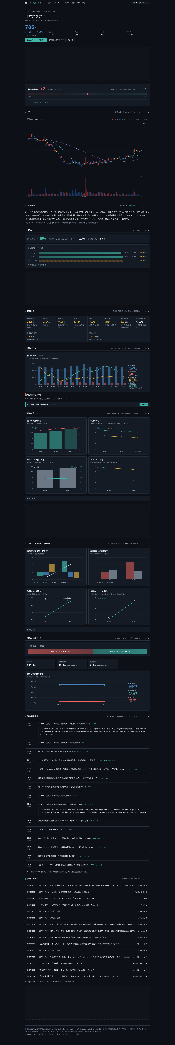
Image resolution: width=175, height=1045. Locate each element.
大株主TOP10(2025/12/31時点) (88, 404)
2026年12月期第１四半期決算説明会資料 (60, 795)
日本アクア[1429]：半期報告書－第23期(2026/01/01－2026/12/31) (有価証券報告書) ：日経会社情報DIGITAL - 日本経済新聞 (87, 931)
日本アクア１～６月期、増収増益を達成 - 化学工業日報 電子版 (64, 892)
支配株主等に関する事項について (57, 829)
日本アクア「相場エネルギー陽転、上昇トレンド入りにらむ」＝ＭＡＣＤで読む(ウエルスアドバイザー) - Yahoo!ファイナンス (85, 957)
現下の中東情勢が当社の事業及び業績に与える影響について (68, 786)
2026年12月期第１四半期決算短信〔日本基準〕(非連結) (66, 804)
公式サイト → (134, 205)
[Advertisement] (87, 64)
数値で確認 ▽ (32, 498)
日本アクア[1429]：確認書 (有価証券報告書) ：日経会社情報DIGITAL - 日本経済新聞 (73, 937)
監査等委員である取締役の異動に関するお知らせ (63, 856)
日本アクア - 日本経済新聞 (49, 911)
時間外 (67, 3)
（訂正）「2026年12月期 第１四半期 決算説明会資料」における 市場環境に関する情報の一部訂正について (87, 769)
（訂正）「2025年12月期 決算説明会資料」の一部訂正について (70, 864)
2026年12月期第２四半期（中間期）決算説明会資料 (61, 742)
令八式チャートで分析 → (36, 40)
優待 (49, 3)
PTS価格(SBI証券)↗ (56, 40)
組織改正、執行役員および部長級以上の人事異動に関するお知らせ (71, 838)
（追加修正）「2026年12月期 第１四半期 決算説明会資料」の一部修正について (76, 760)
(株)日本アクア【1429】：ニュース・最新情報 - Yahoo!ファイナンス (66, 970)
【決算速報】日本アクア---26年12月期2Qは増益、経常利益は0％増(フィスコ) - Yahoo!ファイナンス (79, 944)
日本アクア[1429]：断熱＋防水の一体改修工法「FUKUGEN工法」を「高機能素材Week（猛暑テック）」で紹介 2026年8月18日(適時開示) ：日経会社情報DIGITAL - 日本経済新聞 (87, 885)
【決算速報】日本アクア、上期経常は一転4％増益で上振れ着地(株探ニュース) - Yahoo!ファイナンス (79, 976)
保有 (54, 3)
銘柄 (34, 3)
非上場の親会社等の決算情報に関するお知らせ (63, 751)
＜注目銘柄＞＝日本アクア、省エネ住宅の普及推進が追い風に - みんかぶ (68, 905)
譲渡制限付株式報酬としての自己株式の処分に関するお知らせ (69, 820)
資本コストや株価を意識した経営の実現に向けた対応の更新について (71, 847)
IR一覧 (70, 40)
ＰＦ (59, 3)
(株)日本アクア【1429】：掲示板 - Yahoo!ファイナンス (61, 963)
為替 (73, 3)
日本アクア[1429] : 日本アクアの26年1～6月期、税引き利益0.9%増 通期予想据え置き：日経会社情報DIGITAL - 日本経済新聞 (87, 924)
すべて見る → (134, 716)
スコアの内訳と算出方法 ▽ (38, 102)
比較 (39, 3)
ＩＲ (44, 3)
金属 (83, 3)
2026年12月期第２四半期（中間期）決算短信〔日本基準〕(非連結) (67, 723)
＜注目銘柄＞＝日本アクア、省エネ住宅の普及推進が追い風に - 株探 (66, 898)
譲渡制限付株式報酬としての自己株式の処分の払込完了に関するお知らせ (73, 778)
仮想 (78, 3)
